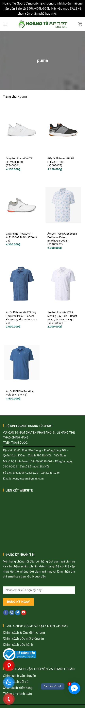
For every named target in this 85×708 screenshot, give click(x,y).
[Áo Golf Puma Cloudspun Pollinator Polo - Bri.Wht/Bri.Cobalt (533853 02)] (63, 204)
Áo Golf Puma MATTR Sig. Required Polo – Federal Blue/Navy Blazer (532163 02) (21, 317)
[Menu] (5, 24)
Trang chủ (10, 96)
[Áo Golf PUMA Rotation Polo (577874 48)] (22, 362)
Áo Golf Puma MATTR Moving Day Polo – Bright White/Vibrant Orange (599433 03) (62, 317)
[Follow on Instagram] (11, 612)
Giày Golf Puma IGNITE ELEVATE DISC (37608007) (60, 162)
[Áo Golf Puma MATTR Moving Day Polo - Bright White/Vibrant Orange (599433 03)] (63, 283)
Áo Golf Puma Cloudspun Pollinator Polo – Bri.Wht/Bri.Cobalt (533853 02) (62, 239)
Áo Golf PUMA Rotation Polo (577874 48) (20, 393)
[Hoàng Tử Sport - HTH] (42, 24)
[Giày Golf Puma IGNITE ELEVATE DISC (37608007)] (63, 129)
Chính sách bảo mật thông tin (23, 638)
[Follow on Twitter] (17, 612)
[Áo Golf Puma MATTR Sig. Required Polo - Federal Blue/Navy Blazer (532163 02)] (22, 283)
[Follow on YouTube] (23, 612)
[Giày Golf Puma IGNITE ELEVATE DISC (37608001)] (22, 129)
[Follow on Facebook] (5, 612)
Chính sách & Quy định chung (24, 632)
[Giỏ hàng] (80, 24)
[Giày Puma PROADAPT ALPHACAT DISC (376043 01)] (22, 204)
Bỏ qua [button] (62, 13)
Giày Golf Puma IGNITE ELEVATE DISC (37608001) (19, 162)
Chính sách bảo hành (18, 644)
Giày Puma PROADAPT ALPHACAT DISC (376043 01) (21, 237)
